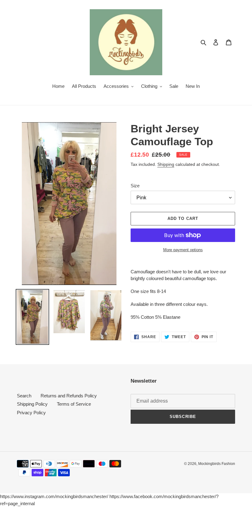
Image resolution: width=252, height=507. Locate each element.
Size (135, 185)
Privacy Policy (31, 412)
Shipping (165, 164)
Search (24, 395)
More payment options (183, 250)
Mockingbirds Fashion (216, 464)
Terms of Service (74, 404)
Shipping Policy (32, 404)
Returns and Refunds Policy (69, 395)
